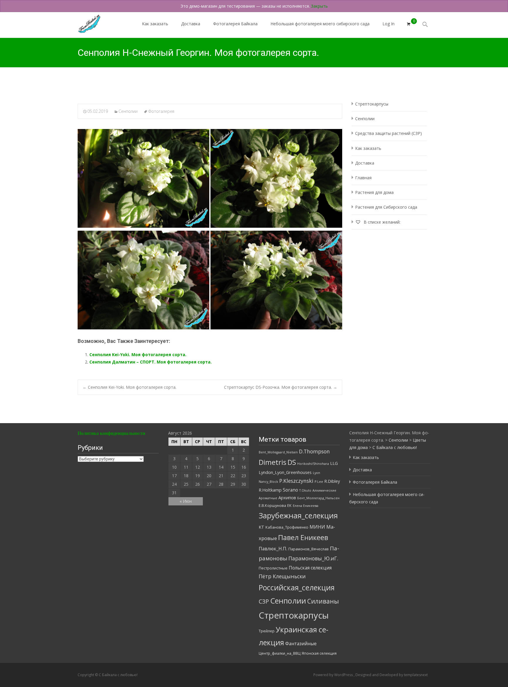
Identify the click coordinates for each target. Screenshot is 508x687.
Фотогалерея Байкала (235, 23)
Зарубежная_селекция (298, 515)
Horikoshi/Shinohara (313, 464)
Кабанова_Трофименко (286, 527)
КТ (261, 527)
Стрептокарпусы (371, 104)
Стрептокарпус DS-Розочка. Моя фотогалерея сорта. (280, 387)
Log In (388, 23)
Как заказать (155, 23)
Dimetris (272, 462)
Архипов (287, 497)
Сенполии (128, 111)
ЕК (289, 505)
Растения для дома (374, 192)
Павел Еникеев (303, 537)
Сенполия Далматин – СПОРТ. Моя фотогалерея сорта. (150, 362)
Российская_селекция (297, 587)
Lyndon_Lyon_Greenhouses (285, 472)
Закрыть (319, 6)
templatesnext (416, 674)
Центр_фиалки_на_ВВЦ (279, 653)
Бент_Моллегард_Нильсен (318, 498)
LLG (334, 463)
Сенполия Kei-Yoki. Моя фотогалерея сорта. (137, 354)
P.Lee (319, 482)
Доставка (190, 23)
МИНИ (317, 527)
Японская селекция (319, 653)
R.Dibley (332, 481)
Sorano (290, 490)
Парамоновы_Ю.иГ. (313, 558)
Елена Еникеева (305, 506)
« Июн (186, 501)
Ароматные (268, 498)
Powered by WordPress (333, 674)
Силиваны (323, 601)
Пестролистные (273, 568)
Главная (363, 177)
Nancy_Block (268, 482)
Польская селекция (310, 567)
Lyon (316, 473)
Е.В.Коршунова (272, 505)
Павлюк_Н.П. (273, 548)
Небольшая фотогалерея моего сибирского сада (320, 23)
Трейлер (267, 631)
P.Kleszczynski (296, 480)
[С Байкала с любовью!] (84, 22)
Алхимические (324, 490)
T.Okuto (305, 490)
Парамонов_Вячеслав (308, 549)
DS (292, 462)
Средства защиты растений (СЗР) (388, 133)
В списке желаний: (381, 222)
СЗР (264, 601)
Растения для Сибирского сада (386, 207)
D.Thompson (314, 451)
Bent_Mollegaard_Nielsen (278, 452)
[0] (408, 24)
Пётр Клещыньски (282, 576)
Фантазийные (301, 643)
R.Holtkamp (270, 490)
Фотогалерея (161, 111)
